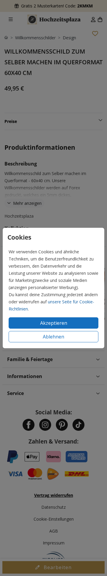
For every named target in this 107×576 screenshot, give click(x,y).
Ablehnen (53, 336)
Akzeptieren (53, 323)
